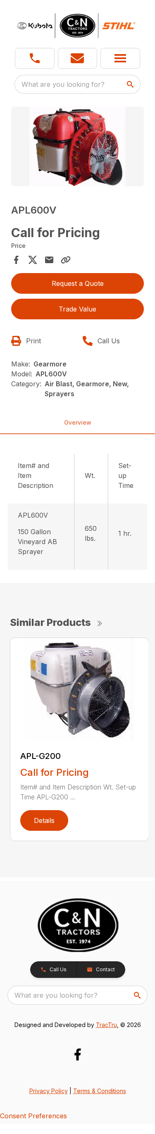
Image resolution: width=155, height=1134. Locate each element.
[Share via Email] (49, 260)
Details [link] (44, 820)
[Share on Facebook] (16, 260)
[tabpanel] (77, 148)
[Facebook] (77, 1054)
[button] (35, 58)
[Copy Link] (66, 260)
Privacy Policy (48, 1090)
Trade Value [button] (77, 309)
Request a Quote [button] (78, 283)
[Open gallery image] (77, 146)
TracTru (106, 1024)
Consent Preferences (33, 1116)
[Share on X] (33, 260)
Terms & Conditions (99, 1090)
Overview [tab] (77, 422)
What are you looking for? (63, 84)
